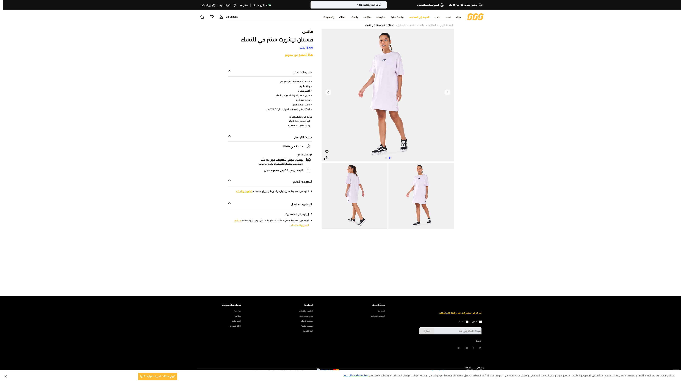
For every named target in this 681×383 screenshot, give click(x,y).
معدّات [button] (342, 17)
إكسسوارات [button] (328, 17)
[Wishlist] (212, 16)
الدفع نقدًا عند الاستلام (428, 5)
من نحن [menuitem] (237, 311)
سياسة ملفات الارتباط (356, 375)
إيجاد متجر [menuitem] (236, 321)
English (244, 5)
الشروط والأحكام (244, 191)
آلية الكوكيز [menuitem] (308, 331)
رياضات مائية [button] (397, 17)
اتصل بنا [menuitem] (381, 311)
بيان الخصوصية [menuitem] (306, 316)
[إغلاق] (6, 376)
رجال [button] (458, 17)
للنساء (461, 321)
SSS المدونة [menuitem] (235, 326)
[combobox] (349, 5)
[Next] (328, 92)
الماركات (432, 25)
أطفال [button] (438, 17)
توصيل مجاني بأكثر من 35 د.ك (463, 5)
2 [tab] (386, 158)
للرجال (474, 321)
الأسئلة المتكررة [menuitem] (378, 316)
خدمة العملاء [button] (378, 305)
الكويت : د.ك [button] (259, 5)
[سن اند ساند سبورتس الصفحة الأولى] (475, 16)
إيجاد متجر (206, 5)
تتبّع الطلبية (226, 5)
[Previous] (447, 92)
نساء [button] (448, 17)
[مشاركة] (326, 158)
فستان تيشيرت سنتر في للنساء (379, 25)
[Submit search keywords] (383, 5)
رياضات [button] (355, 17)
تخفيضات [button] (380, 17)
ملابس (412, 25)
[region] (340, 376)
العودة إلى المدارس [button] (419, 17)
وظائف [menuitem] (238, 316)
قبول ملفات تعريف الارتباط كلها (157, 376)
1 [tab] (389, 158)
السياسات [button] (308, 305)
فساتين (401, 25)
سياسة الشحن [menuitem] (307, 326)
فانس (421, 25)
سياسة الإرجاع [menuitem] (307, 321)
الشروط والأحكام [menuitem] (306, 311)
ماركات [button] (367, 17)
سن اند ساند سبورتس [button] (231, 305)
